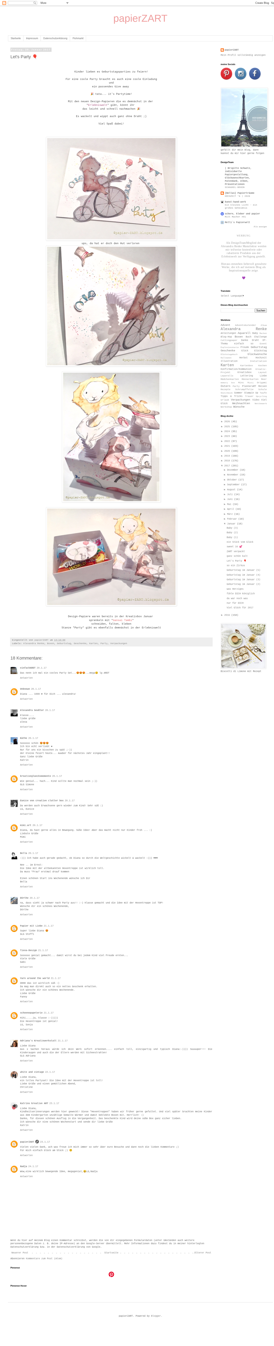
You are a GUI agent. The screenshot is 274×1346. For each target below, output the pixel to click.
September (234, 484)
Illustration (229, 361)
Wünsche (239, 406)
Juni (230, 499)
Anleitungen (228, 333)
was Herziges (235, 589)
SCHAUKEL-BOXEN (235, 187)
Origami (262, 382)
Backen (263, 333)
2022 (227, 441)
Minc (241, 382)
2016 (227, 615)
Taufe (263, 393)
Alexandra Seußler (32, 710)
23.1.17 (54, 1103)
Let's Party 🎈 (237, 561)
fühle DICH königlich (241, 593)
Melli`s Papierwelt (237, 222)
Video (255, 400)
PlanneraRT (249, 386)
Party (104, 643)
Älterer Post (202, 1252)
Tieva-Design (28, 950)
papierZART (27, 1142)
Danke (244, 340)
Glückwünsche (257, 354)
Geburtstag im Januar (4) (243, 575)
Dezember (233, 470)
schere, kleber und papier (242, 213)
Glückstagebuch (229, 354)
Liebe (263, 375)
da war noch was (237, 598)
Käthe (23, 738)
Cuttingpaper (229, 340)
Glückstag (260, 350)
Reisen (262, 386)
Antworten (26, 678)
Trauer (249, 396)
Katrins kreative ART (34, 1103)
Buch (248, 336)
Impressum (32, 38)
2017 (227, 465)
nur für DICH (235, 603)
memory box (228, 383)
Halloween (226, 358)
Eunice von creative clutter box (42, 800)
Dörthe (24, 898)
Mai (230, 504)
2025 (227, 426)
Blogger (156, 1316)
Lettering (246, 375)
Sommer (238, 393)
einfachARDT (28, 668)
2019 (227, 456)
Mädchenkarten (230, 379)
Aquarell (244, 333)
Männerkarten (250, 379)
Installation (258, 361)
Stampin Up (251, 393)
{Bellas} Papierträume (239, 193)
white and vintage (32, 1072)
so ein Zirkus (236, 565)
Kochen (262, 365)
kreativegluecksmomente (35, 776)
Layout (262, 372)
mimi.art (25, 825)
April (231, 509)
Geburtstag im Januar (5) (243, 570)
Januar (232, 523)
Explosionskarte (230, 347)
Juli (230, 494)
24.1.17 (33, 1166)
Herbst (243, 357)
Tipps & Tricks (232, 396)
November (233, 474)
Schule (262, 389)
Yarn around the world (35, 978)
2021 (227, 446)
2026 (227, 421)
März (230, 514)
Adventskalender (245, 325)
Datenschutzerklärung (55, 38)
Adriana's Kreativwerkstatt (38, 1040)
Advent (225, 325)
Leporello (227, 376)
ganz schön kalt (237, 556)
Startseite (16, 38)
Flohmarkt (78, 38)
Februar (232, 519)
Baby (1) (232, 537)
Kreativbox (244, 372)
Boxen (50, 643)
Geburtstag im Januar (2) (243, 584)
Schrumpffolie (244, 389)
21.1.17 (49, 926)
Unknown (25, 689)
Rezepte (225, 389)
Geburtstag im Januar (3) (243, 579)
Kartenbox (246, 365)
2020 (227, 451)
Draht (255, 340)
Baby (255, 333)
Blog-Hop (226, 336)
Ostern (225, 386)
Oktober (232, 479)
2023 (227, 436)
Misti (251, 383)
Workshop (226, 407)
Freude (245, 347)
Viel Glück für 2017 (240, 607)
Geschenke (80, 643)
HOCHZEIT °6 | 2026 (237, 196)
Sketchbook (227, 393)
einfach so (243, 343)
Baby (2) (232, 532)
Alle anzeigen (260, 227)
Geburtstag (64, 643)
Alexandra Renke (33, 643)
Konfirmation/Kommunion (236, 369)
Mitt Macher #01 (235, 217)
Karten (93, 643)
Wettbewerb (261, 404)
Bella (23, 853)
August (232, 489)
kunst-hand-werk (235, 202)
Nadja (23, 1166)
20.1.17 (42, 668)
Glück (244, 350)
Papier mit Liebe (31, 926)
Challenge (260, 336)
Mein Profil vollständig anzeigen (243, 55)
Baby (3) (232, 528)
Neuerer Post (19, 1252)
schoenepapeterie (31, 1013)
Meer (264, 379)
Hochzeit (261, 357)
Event (263, 344)
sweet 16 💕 (234, 546)
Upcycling (261, 396)
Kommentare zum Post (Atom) (44, 1258)
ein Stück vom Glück (240, 542)
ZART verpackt (236, 551)
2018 (227, 460)
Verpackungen (118, 643)
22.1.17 (50, 1072)
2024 (227, 431)
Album (264, 325)
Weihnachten (241, 403)
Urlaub (225, 400)
